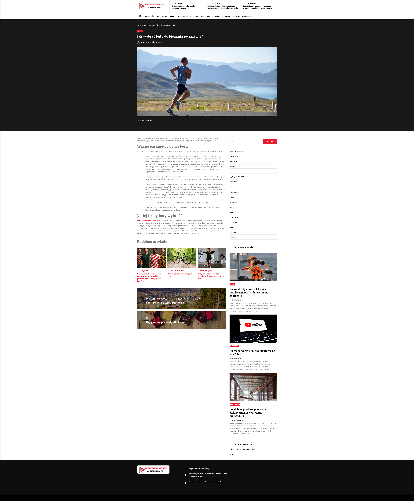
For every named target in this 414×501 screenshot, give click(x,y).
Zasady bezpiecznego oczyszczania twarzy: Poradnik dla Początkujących (257, 7)
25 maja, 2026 (236, 300)
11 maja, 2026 (236, 358)
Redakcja (158, 43)
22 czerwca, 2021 (206, 271)
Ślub (202, 16)
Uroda (227, 16)
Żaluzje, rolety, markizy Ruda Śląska (243, 449)
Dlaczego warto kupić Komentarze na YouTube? (207, 482)
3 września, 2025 (180, 3)
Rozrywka (233, 202)
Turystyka (218, 16)
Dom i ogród (162, 16)
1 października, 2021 (177, 271)
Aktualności (149, 16)
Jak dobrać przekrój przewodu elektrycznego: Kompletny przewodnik (248, 413)
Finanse (172, 16)
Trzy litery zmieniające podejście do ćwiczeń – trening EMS (212, 276)
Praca (232, 197)
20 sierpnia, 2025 (216, 3)
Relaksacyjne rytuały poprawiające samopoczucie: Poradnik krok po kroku (222, 7)
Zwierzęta (246, 16)
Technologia (234, 217)
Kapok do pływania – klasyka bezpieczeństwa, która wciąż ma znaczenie (249, 292)
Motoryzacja (234, 192)
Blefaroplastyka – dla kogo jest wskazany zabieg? (184, 7)
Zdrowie (236, 16)
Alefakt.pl (233, 454)
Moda (196, 16)
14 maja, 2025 (144, 271)
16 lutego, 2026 (237, 420)
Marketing (186, 16)
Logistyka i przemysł (237, 177)
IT (179, 16)
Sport (209, 16)
